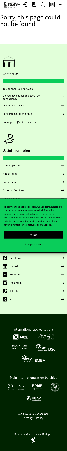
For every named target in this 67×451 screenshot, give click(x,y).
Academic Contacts (14, 105)
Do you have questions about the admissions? (22, 97)
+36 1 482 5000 (24, 89)
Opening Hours (11, 165)
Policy (39, 418)
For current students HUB (17, 114)
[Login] (25, 5)
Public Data (9, 182)
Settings (29, 418)
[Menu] (61, 5)
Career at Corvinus (13, 190)
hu (52, 4)
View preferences (33, 244)
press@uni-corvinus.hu (23, 122)
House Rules (10, 174)
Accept (33, 234)
